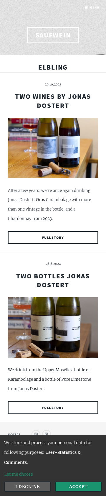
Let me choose (18, 474)
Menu (94, 7)
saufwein (53, 35)
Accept (78, 486)
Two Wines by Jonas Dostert (53, 100)
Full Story (53, 237)
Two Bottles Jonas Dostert (53, 280)
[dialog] (53, 465)
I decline (27, 486)
